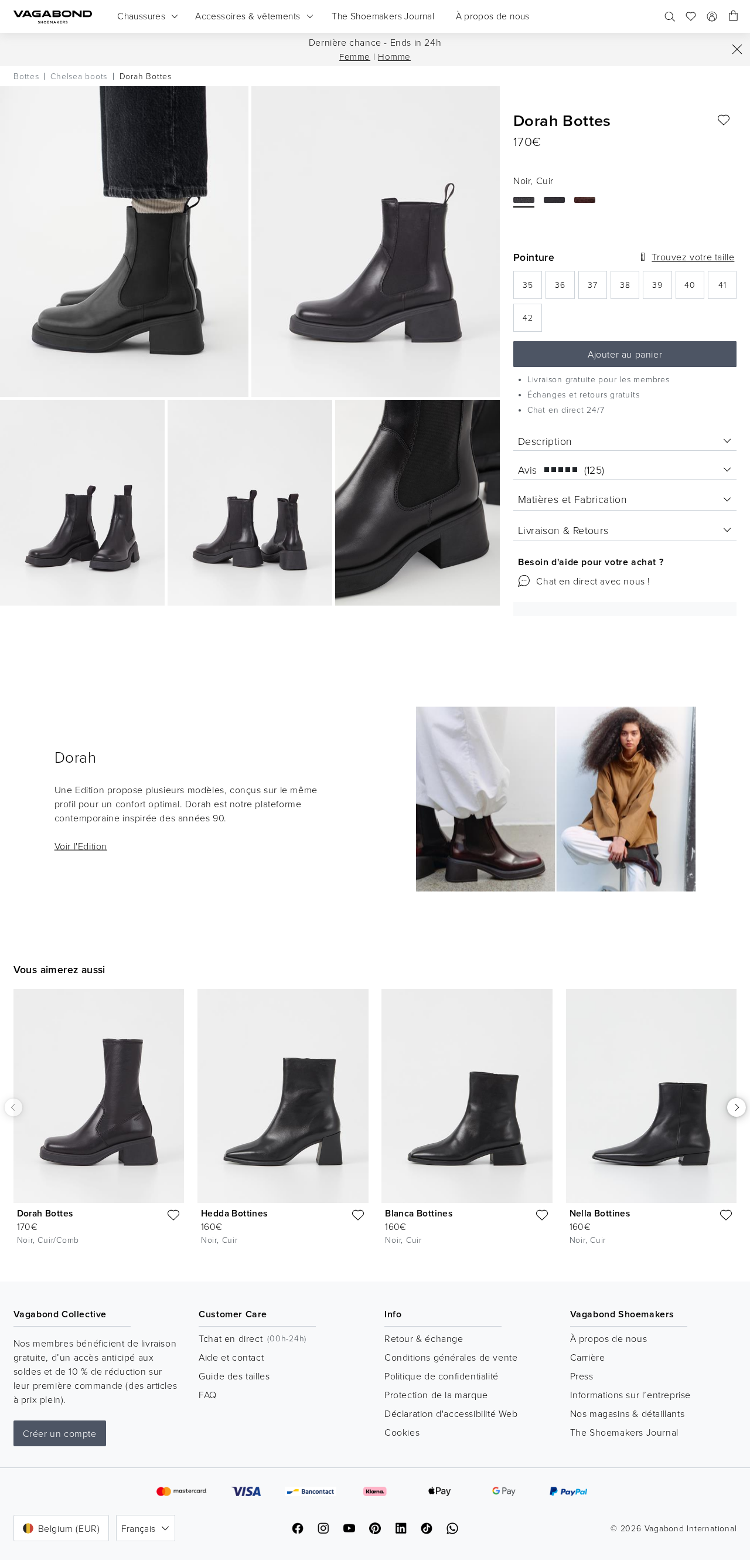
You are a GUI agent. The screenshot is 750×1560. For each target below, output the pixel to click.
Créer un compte (60, 1433)
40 (694, 288)
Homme (394, 56)
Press (582, 1375)
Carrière (587, 1357)
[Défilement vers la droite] (736, 1107)
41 (727, 288)
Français (138, 1528)
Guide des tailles (234, 1375)
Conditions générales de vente (450, 1357)
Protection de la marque (436, 1394)
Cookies (402, 1432)
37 (597, 288)
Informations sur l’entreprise (630, 1394)
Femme (354, 56)
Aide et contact (231, 1357)
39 (661, 288)
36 (564, 288)
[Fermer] (737, 49)
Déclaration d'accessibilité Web (451, 1413)
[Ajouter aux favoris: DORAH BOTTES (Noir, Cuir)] (723, 120)
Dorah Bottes (45, 1213)
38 (629, 288)
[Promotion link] (556, 799)
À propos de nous (608, 1338)
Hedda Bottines (234, 1213)
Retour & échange (423, 1338)
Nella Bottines (600, 1213)
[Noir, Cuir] (523, 200)
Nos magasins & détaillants (627, 1413)
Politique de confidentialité (441, 1375)
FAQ (208, 1394)
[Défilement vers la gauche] (13, 1107)
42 (532, 321)
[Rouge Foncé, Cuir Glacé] (584, 200)
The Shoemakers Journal (624, 1432)
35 (532, 288)
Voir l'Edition (80, 846)
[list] (375, 1126)
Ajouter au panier (625, 354)
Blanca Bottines (418, 1213)
